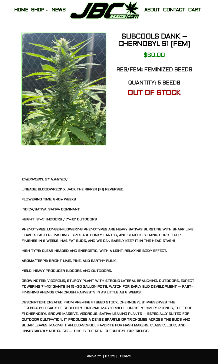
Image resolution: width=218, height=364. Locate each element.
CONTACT (174, 10)
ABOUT (152, 10)
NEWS (59, 10)
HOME (21, 10)
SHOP (37, 10)
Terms (125, 356)
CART (194, 10)
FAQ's (110, 356)
